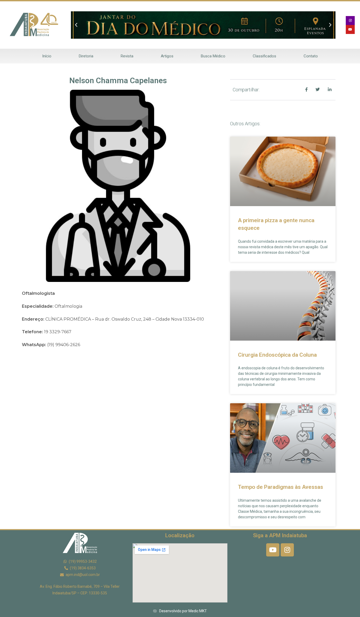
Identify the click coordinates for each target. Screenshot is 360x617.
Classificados (264, 56)
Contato (311, 56)
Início (46, 56)
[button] (76, 25)
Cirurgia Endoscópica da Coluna (277, 355)
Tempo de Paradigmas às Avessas (280, 487)
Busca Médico (213, 56)
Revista (127, 56)
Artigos (167, 56)
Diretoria (86, 56)
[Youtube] (350, 29)
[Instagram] (350, 20)
